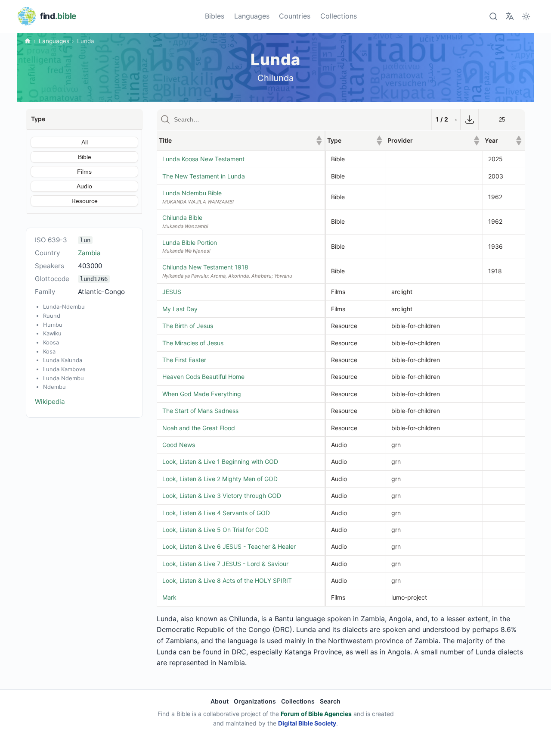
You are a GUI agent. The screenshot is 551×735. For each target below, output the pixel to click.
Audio (84, 186)
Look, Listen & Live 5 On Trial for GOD (215, 529)
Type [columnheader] (354, 140)
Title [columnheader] (240, 140)
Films (84, 171)
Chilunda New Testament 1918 (205, 267)
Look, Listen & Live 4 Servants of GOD (216, 512)
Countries (294, 16)
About (219, 701)
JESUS (171, 291)
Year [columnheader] (503, 140)
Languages (251, 16)
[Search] (493, 16)
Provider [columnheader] (433, 140)
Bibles (214, 16)
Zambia (89, 253)
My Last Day (180, 309)
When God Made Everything (201, 393)
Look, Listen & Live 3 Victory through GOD (221, 495)
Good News (178, 444)
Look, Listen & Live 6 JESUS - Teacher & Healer (229, 546)
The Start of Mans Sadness (200, 410)
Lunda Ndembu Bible (192, 193)
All (84, 142)
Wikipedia (50, 401)
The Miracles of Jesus (192, 343)
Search (330, 701)
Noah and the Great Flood (198, 428)
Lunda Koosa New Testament (203, 159)
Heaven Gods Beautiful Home (203, 376)
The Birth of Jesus (187, 325)
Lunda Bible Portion (189, 242)
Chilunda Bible (182, 217)
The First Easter (184, 359)
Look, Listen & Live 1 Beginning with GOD (220, 461)
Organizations (255, 701)
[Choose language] (509, 16)
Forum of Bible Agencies (316, 713)
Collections (338, 16)
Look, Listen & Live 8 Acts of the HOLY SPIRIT (227, 580)
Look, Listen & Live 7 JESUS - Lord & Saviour (225, 563)
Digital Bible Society (307, 723)
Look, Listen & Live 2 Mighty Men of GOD (220, 478)
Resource (84, 200)
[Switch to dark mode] (526, 16)
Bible (84, 156)
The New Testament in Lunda (203, 176)
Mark (169, 597)
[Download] (469, 119)
